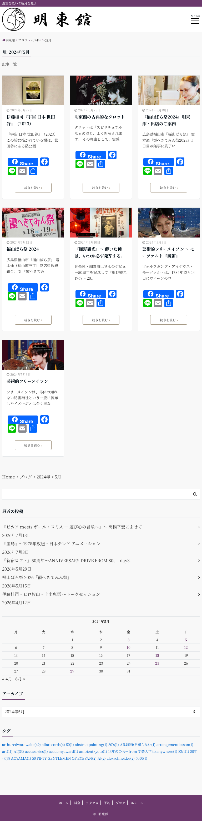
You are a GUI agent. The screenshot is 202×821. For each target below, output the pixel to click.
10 (128, 647)
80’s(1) (113, 744)
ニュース (137, 802)
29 (72, 671)
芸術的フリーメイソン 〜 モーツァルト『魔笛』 (168, 252)
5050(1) (141, 758)
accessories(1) (36, 751)
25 (157, 663)
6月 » (20, 679)
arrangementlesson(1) (174, 744)
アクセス (92, 802)
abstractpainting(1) (91, 744)
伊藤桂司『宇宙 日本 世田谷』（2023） (31, 120)
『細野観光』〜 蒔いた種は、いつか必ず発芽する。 (99, 252)
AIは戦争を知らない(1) (137, 744)
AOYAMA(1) (21, 758)
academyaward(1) (63, 751)
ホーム (63, 802)
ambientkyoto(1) (93, 751)
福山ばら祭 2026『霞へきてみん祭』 (37, 577)
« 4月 (7, 679)
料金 (77, 802)
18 (157, 655)
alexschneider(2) (121, 758)
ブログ (120, 802)
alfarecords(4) (53, 744)
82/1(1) (183, 751)
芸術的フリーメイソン (27, 381)
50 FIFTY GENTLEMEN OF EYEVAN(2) (64, 758)
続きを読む (32, 187)
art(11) (7, 751)
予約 (107, 802)
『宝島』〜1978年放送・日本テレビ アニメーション (51, 544)
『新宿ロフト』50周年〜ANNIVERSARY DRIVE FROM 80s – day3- (66, 560)
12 (186, 647)
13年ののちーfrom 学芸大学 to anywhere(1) (142, 751)
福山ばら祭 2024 (23, 249)
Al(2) (102, 758)
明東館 (103, 814)
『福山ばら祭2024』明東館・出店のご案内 (166, 120)
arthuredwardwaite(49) (21, 744)
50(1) (70, 744)
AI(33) (19, 751)
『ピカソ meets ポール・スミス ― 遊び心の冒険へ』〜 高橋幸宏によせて (72, 527)
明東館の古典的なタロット (99, 117)
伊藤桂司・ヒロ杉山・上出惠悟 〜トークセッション (51, 594)
